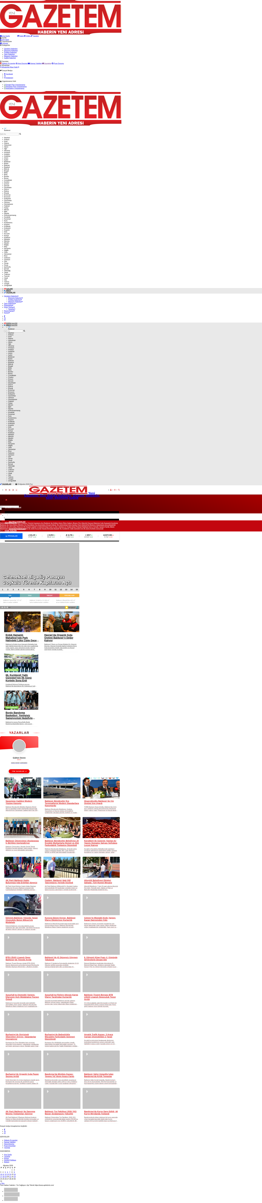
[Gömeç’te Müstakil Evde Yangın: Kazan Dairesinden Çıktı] (101, 904)
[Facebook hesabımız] (4, 316)
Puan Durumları (10, 1146)
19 (6, 1177)
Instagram (9, 78)
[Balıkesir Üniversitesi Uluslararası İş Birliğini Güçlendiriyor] (22, 827)
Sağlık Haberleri (10, 58)
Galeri (21, 36)
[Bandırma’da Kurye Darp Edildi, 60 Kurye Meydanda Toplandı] (101, 1098)
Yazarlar (35, 36)
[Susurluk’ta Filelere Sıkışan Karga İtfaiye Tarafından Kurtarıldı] (61, 981)
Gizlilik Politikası (10, 1160)
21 (10, 1177)
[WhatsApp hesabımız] (16, 489)
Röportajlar (8, 305)
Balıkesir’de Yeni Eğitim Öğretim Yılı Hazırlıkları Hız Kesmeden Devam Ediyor (28, 525)
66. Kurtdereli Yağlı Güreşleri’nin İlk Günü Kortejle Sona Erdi (81, 529)
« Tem (2, 1183)
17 (1, 1177)
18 (3, 1177)
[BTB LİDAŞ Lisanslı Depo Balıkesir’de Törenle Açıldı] (22, 944)
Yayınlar (5, 43)
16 (15, 1174)
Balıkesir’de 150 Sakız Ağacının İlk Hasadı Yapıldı (18, 527)
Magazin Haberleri (11, 56)
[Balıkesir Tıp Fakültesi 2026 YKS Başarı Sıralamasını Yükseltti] (61, 1098)
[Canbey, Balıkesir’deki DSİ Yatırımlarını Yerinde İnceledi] (61, 867)
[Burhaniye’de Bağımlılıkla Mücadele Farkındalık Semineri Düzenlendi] (61, 1021)
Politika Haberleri (10, 52)
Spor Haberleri (9, 54)
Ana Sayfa (6, 36)
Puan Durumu (58, 63)
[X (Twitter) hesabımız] (5, 76)
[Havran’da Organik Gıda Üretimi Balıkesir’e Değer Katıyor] (61, 622)
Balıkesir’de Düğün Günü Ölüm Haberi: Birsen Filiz (62, 523)
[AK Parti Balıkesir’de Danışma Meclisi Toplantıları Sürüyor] (22, 1098)
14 (10, 1174)
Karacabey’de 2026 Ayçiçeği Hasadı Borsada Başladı (39, 529)
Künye (6, 313)
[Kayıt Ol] (111, 490)
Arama (14, 36)
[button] (6, 500)
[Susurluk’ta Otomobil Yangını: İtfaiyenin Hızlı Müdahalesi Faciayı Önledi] (22, 981)
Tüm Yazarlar (18, 771)
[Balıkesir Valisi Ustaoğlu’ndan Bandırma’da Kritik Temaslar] (101, 1061)
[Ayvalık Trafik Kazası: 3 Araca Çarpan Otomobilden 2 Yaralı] (101, 1021)
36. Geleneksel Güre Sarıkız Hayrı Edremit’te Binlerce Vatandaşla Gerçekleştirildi (86, 525)
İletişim (6, 1162)
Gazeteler (47, 63)
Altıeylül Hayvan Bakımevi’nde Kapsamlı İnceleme (99, 523)
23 (15, 1177)
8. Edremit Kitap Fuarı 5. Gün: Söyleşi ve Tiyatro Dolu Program (59, 527)
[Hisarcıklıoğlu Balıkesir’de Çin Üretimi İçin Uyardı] (101, 787)
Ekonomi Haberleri (11, 50)
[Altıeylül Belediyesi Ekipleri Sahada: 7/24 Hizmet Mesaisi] (101, 867)
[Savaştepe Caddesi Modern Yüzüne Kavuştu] (22, 787)
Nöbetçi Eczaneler (8, 63)
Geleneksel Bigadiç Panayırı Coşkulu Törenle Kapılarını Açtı (22, 523)
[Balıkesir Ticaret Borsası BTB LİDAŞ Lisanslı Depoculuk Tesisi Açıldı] (101, 981)
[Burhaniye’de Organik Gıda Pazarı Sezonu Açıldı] (22, 1061)
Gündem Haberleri (11, 49)
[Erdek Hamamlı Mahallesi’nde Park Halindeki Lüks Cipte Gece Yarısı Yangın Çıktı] (22, 622)
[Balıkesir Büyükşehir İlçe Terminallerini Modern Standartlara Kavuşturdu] (61, 787)
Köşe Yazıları (9, 307)
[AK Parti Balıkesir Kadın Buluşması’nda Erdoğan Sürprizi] (22, 867)
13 (8, 1174)
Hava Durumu (22, 63)
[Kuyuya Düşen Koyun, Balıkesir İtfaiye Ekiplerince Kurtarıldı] (61, 904)
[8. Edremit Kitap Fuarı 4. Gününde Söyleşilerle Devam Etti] (101, 944)
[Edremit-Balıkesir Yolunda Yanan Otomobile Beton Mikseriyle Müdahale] (22, 904)
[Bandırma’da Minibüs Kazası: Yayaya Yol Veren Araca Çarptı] (61, 1061)
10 (1, 1174)
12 (6, 1174)
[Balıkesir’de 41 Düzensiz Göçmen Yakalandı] (61, 944)
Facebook (9, 74)
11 (3, 1174)
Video (28, 36)
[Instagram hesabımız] (5, 320)
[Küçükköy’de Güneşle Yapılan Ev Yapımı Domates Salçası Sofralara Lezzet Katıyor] (101, 827)
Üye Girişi (5, 40)
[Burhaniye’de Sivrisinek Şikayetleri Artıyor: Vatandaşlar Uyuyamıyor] (22, 1021)
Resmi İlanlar (9, 311)
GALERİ (11, 323)
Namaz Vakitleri (36, 63)
